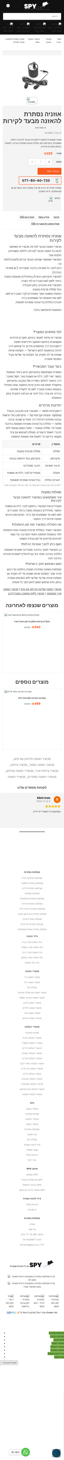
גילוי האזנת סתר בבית (32, 942)
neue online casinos (11, 1329)
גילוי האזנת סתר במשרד (32, 947)
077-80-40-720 (36, 180)
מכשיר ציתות (19, 765)
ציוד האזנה (32, 1134)
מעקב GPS (32, 1168)
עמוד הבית (59, 41)
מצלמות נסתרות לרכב (32, 888)
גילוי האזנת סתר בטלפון (32, 957)
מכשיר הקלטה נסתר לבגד (32, 1063)
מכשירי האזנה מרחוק (19, 771)
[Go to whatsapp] (25, 1452)
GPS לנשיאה (32, 1174)
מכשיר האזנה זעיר (32, 1013)
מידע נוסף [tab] (43, 217)
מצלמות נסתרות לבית (32, 878)
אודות (32, 1224)
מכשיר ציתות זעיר (46, 771)
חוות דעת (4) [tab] (27, 217)
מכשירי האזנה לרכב (32, 1002)
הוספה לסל (53, 171)
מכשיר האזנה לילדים (32, 1008)
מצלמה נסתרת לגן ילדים (32, 924)
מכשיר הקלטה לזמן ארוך (32, 1084)
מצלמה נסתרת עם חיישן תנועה (32, 914)
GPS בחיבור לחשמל (32, 1185)
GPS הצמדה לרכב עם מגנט (32, 1190)
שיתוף (57, 198)
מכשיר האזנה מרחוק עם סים (32, 759)
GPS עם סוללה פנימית (32, 1179)
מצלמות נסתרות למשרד (32, 883)
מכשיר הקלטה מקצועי (32, 1094)
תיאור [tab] (56, 217)
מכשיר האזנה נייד (32, 977)
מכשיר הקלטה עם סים (32, 1079)
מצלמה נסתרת (57, 1336)
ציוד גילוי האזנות (32, 962)
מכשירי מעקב (32, 1108)
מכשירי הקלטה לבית (32, 1038)
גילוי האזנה (32, 936)
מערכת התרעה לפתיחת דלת (32, 698)
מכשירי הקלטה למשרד (32, 1043)
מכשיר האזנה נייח (32, 982)
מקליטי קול (32, 1139)
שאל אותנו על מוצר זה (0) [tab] (45, 223)
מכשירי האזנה (48, 41)
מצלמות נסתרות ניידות (32, 903)
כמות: (58, 161)
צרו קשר (32, 1229)
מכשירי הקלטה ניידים (32, 1048)
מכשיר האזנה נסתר (41, 765)
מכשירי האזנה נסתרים (42, 777)
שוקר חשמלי (32, 1149)
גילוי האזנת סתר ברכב (32, 952)
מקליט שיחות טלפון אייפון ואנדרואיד (32, 621)
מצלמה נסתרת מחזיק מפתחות (32, 929)
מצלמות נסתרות (32, 1129)
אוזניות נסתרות (32, 1114)
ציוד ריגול (32, 1160)
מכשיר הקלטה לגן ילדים (32, 1068)
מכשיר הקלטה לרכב (32, 1073)
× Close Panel (9, 1362)
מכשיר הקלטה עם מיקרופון (32, 1089)
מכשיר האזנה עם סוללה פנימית (32, 992)
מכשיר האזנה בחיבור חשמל (32, 997)
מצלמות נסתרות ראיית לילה (32, 908)
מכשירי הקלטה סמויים (32, 1053)
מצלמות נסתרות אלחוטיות (32, 898)
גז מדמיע (32, 1209)
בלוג (32, 1102)
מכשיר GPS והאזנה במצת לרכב (26, 593)
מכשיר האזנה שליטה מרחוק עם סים (41, 589)
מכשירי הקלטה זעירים (32, 1058)
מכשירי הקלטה (32, 1119)
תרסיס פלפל (32, 1155)
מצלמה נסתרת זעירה (32, 919)
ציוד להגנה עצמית (32, 1144)
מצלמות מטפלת (32, 893)
